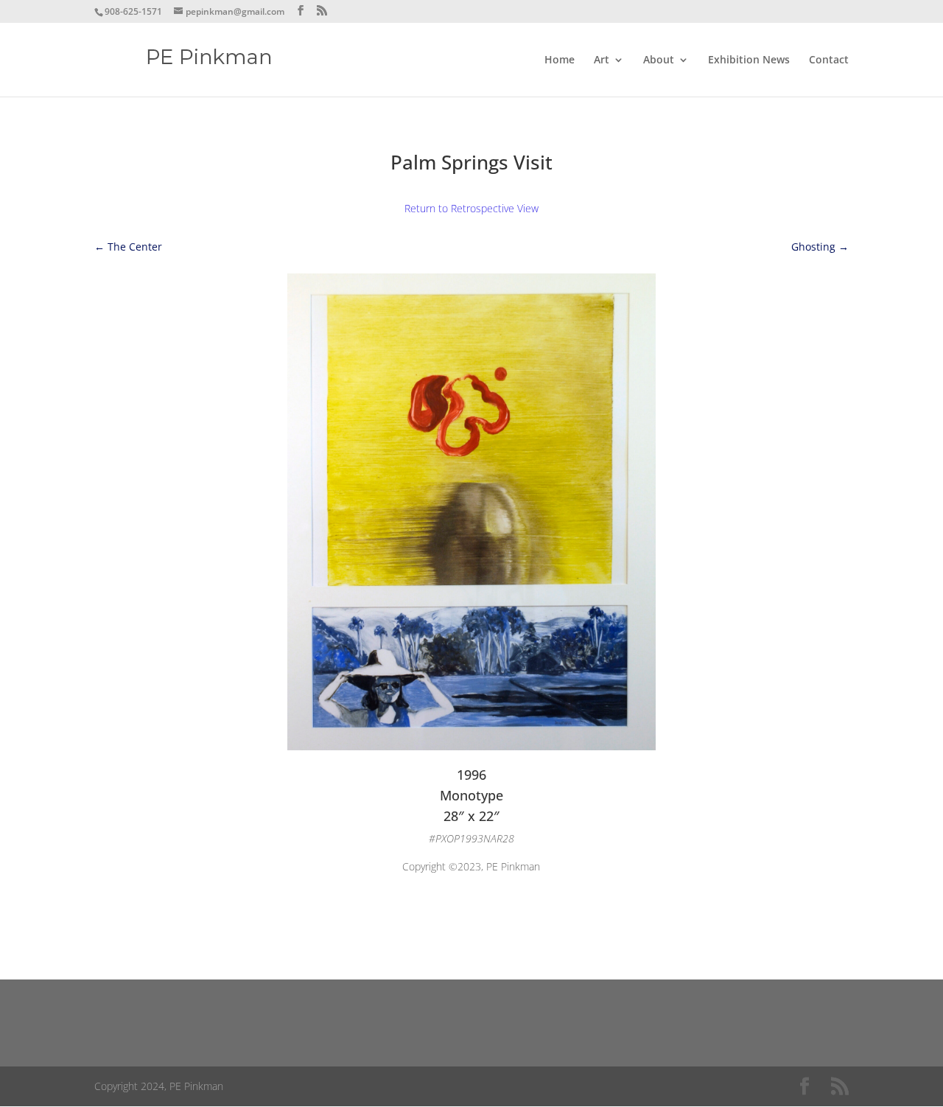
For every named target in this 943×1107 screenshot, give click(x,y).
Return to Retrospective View (471, 208)
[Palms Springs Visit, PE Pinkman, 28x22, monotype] (471, 746)
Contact (829, 60)
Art (601, 60)
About (658, 60)
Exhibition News (749, 60)
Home (559, 60)
